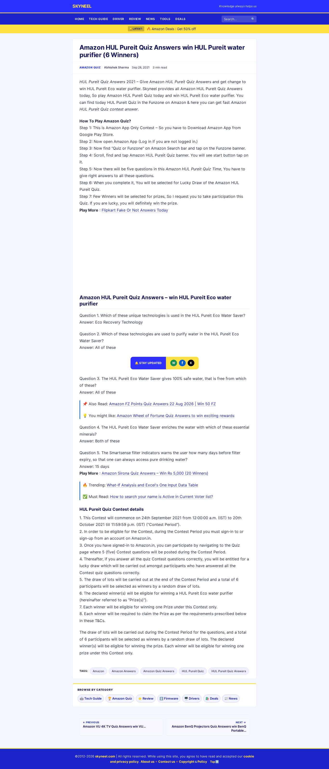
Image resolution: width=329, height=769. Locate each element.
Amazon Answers (124, 671)
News (150, 19)
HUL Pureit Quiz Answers (228, 671)
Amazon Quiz (90, 67)
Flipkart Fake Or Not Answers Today (135, 210)
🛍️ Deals (211, 698)
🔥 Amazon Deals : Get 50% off (171, 29)
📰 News (230, 698)
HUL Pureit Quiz (193, 671)
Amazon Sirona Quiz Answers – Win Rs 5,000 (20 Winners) (155, 473)
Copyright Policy (193, 761)
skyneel (82, 6)
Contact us (166, 761)
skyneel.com (105, 756)
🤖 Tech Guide (91, 698)
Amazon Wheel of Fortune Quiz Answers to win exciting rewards (175, 415)
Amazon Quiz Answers (158, 671)
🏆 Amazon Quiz (120, 698)
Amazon (98, 671)
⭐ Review (145, 698)
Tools (165, 19)
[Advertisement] (164, 252)
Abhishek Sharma (116, 67)
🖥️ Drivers (191, 698)
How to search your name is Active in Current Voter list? (161, 496)
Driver (118, 19)
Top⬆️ (214, 761)
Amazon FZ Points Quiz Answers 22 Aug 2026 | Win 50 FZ (162, 403)
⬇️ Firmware (168, 698)
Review (135, 19)
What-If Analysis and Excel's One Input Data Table (152, 485)
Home (79, 19)
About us (147, 761)
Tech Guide (98, 19)
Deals (180, 19)
